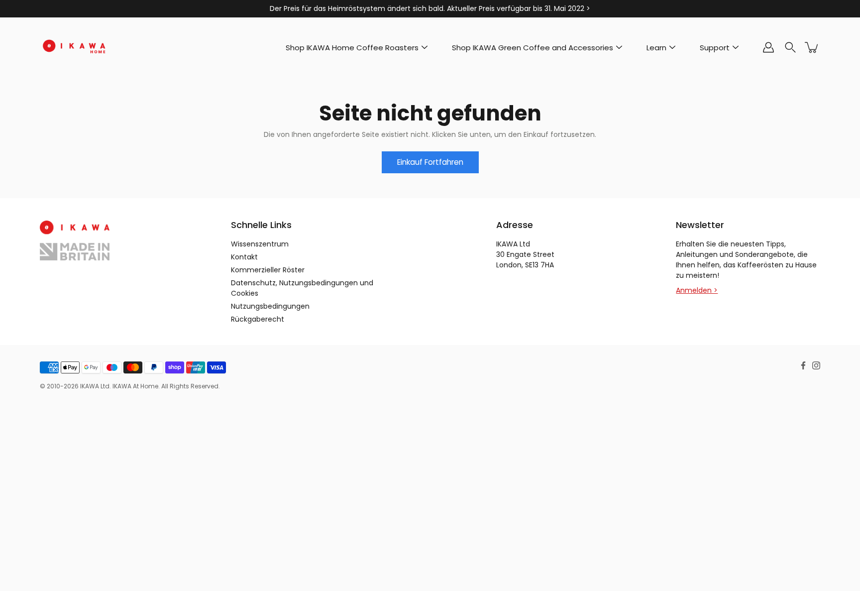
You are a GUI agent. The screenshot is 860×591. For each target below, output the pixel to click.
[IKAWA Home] (74, 47)
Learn (656, 47)
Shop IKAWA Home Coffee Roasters (352, 47)
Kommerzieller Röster (268, 270)
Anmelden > (697, 290)
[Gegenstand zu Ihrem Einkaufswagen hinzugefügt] (812, 47)
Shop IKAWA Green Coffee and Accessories (532, 47)
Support (715, 47)
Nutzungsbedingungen (270, 306)
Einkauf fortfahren (430, 162)
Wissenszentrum (260, 244)
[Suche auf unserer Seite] (790, 47)
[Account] (768, 47)
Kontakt (244, 257)
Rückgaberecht (257, 319)
